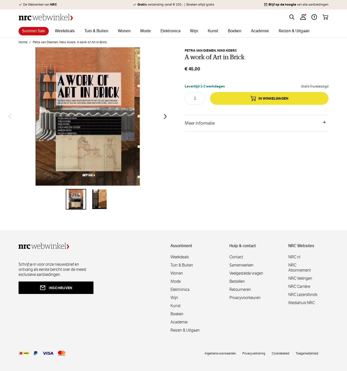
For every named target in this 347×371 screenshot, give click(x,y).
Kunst (175, 305)
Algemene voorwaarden (220, 353)
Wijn (174, 297)
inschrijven (60, 288)
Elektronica (180, 289)
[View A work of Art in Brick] (76, 199)
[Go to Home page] (46, 17)
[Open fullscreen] (88, 116)
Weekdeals (179, 257)
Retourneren (240, 289)
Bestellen (237, 281)
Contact (236, 257)
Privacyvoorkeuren (245, 297)
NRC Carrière (299, 286)
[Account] (303, 17)
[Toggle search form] (292, 17)
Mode (175, 281)
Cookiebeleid (280, 353)
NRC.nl (294, 257)
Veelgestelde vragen (246, 273)
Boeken (176, 314)
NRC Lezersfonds (302, 294)
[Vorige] (9, 116)
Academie (178, 322)
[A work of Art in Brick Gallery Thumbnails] (88, 199)
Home (23, 42)
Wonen (176, 273)
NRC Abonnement (299, 267)
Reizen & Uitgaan (185, 330)
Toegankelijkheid (307, 353)
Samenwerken (241, 265)
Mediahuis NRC (301, 302)
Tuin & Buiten (181, 265)
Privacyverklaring (253, 353)
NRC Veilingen (300, 278)
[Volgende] (165, 116)
